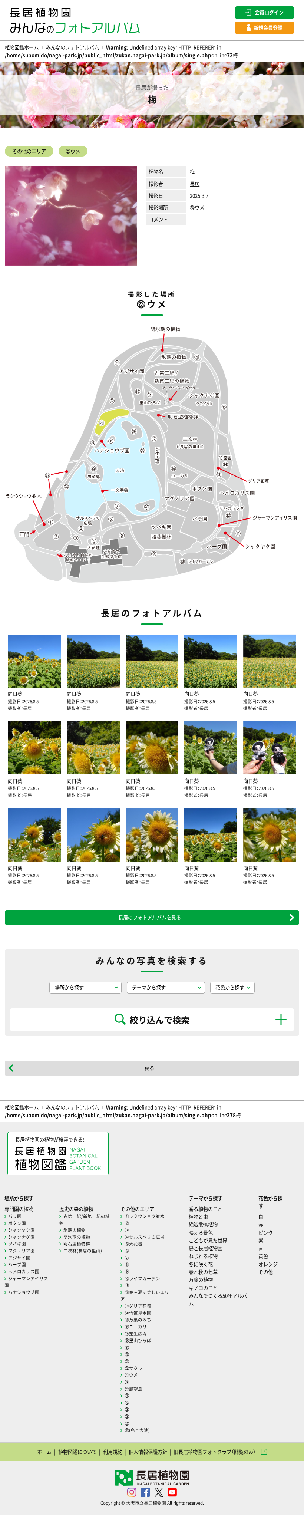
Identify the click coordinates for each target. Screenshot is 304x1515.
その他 (265, 1271)
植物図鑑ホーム (22, 47)
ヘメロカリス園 (23, 1271)
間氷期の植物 (76, 1237)
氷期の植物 (74, 1229)
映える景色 (201, 1232)
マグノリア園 (21, 1250)
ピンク (265, 1232)
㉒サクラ (133, 1368)
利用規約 (112, 1451)
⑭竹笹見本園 (138, 1313)
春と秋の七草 (203, 1271)
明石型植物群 (76, 1243)
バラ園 (15, 1216)
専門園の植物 (18, 1208)
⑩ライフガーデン (142, 1278)
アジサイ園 (19, 1257)
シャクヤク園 (21, 1229)
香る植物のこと (205, 1208)
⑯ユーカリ (136, 1326)
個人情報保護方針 (148, 1451)
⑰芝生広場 (136, 1333)
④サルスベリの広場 (145, 1237)
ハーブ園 (17, 1264)
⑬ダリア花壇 (138, 1305)
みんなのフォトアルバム (72, 47)
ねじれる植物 (203, 1255)
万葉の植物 (201, 1279)
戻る (149, 1067)
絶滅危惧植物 (203, 1224)
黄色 (263, 1255)
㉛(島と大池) (137, 1430)
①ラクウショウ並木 (145, 1216)
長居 (194, 183)
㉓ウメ (73, 151)
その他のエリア (29, 151)
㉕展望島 (133, 1389)
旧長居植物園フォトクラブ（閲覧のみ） (215, 1451)
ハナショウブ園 (23, 1292)
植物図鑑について (77, 1451)
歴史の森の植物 (76, 1208)
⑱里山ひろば (138, 1340)
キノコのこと (203, 1287)
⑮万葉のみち (138, 1319)
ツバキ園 (17, 1243)
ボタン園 (17, 1223)
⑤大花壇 (133, 1243)
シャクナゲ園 (21, 1237)
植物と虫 (198, 1216)
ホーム (44, 1451)
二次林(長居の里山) (82, 1250)
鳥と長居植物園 (205, 1248)
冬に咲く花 (201, 1264)
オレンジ (268, 1264)
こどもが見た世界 (208, 1240)
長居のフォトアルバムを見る (149, 917)
